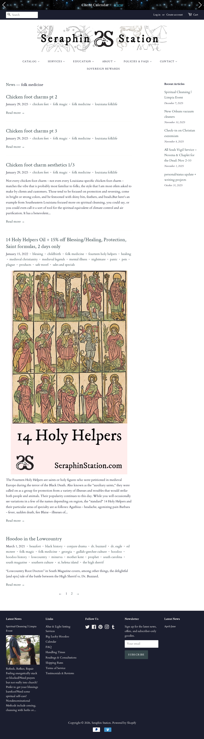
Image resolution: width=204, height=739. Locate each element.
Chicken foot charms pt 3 (31, 130)
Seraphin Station (101, 723)
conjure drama (77, 546)
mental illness (78, 259)
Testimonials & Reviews (60, 673)
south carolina (112, 557)
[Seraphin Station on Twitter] (87, 628)
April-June (170, 626)
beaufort (35, 546)
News (10, 84)
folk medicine (81, 104)
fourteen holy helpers (102, 254)
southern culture (42, 562)
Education (82, 61)
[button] (4, 5)
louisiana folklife (106, 104)
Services (55, 61)
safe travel (41, 265)
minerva (57, 557)
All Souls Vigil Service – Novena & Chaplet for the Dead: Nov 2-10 (180, 155)
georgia (67, 551)
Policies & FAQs (137, 61)
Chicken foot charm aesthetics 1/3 (40, 164)
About (108, 61)
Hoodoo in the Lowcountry (34, 538)
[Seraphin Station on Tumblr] (113, 628)
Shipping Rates (54, 663)
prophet (93, 557)
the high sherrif (93, 562)
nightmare (98, 259)
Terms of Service (55, 668)
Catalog (30, 61)
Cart (195, 15)
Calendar (51, 642)
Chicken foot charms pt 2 (31, 96)
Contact (167, 61)
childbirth (54, 254)
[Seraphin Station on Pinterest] (100, 628)
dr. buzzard (98, 546)
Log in (156, 15)
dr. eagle (116, 546)
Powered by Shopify (124, 723)
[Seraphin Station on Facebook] (94, 628)
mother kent (75, 557)
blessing (37, 254)
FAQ (49, 647)
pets (124, 259)
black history (54, 546)
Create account (174, 15)
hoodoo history (16, 557)
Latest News (14, 619)
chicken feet (40, 104)
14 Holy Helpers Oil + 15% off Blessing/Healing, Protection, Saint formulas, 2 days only (66, 243)
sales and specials (64, 265)
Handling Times (55, 652)
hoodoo (116, 551)
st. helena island (68, 562)
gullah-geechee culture (91, 551)
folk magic (60, 104)
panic (113, 259)
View (118, 5)
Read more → (15, 113)
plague (10, 265)
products (25, 265)
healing (126, 254)
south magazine (16, 562)
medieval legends (53, 259)
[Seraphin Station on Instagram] (107, 628)
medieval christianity (24, 259)
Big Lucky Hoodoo (57, 636)
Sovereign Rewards (103, 69)
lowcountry (39, 557)
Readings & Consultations (61, 657)
